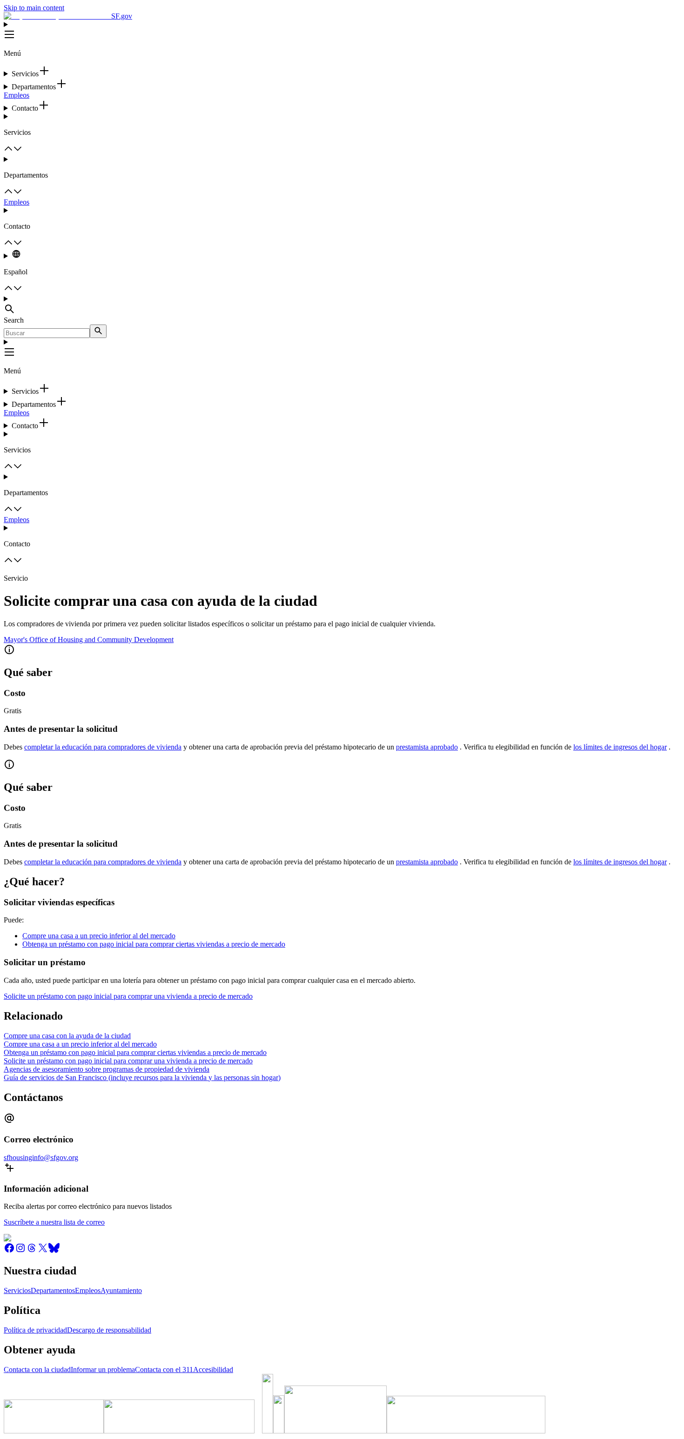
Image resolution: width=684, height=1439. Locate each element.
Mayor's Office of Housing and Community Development (89, 639)
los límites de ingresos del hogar (620, 747)
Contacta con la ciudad (37, 1369)
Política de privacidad (35, 1330)
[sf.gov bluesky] (54, 1251)
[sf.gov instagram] (20, 1251)
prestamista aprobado (427, 747)
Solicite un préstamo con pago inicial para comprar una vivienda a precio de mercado (128, 996)
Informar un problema (103, 1369)
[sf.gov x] (42, 1251)
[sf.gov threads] (31, 1251)
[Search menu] (342, 305)
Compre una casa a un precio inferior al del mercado (98, 936)
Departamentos (53, 1290)
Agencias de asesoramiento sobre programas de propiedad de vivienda (106, 1069)
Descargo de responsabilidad (109, 1330)
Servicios (17, 1290)
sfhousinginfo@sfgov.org (41, 1157)
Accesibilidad (213, 1369)
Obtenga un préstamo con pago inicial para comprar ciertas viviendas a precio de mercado (153, 944)
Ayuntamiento (121, 1290)
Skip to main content (34, 8)
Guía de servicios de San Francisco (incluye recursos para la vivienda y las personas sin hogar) (142, 1077)
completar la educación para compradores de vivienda (102, 747)
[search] (98, 331)
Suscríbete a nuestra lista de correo (54, 1222)
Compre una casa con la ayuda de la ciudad (67, 1036)
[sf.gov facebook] (9, 1251)
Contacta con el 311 (164, 1369)
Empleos (16, 95)
